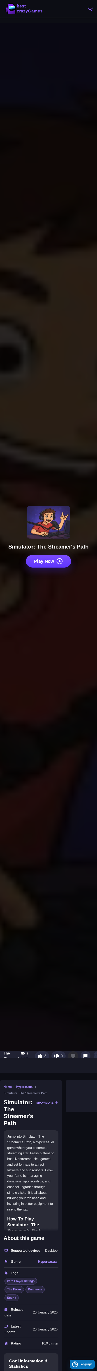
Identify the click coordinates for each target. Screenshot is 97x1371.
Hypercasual (24, 1086)
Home (8, 1086)
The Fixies (14, 1289)
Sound (11, 1297)
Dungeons (35, 1289)
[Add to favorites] (73, 1056)
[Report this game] (85, 1056)
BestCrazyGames (25, 8)
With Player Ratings (21, 1281)
